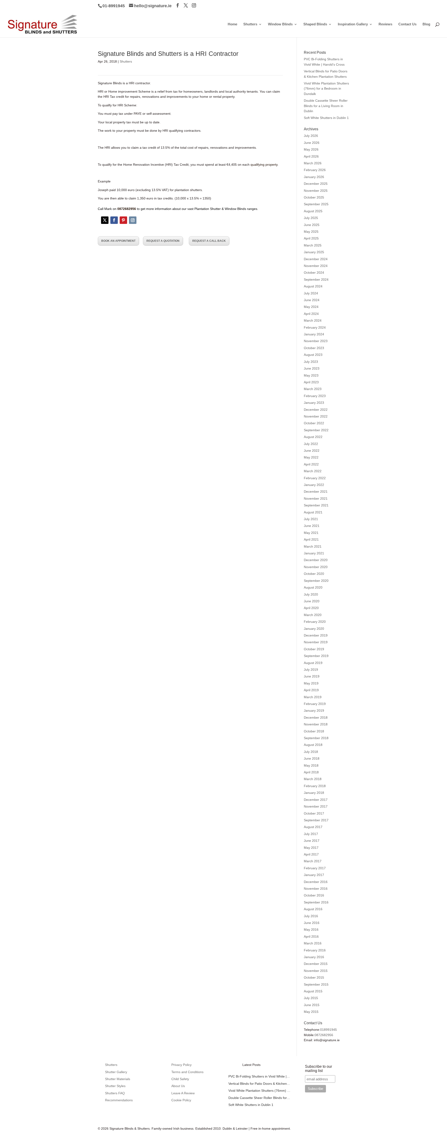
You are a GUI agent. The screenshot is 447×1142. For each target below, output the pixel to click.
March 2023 (313, 389)
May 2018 (311, 765)
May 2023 (311, 375)
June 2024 (311, 300)
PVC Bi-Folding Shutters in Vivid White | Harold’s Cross (259, 1076)
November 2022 (316, 416)
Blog (426, 24)
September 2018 (316, 738)
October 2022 (314, 423)
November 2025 (316, 190)
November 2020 (316, 567)
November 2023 (316, 341)
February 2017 (315, 868)
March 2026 (313, 163)
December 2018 (316, 717)
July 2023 (311, 362)
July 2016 (311, 916)
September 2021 (316, 505)
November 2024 (316, 266)
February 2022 (315, 478)
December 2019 (316, 635)
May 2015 (311, 1012)
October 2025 (314, 197)
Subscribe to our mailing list (318, 1069)
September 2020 (316, 581)
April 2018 (311, 772)
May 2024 (311, 307)
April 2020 (311, 608)
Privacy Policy (181, 1065)
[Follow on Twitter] (104, 220)
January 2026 (314, 177)
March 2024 (313, 320)
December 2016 (316, 882)
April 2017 (311, 854)
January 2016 (314, 957)
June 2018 (311, 758)
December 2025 (316, 183)
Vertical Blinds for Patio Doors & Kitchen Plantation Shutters (259, 1083)
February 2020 (315, 621)
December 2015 (316, 964)
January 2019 (314, 710)
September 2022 (316, 430)
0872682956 (324, 1035)
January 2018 (314, 793)
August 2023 (313, 355)
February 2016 (315, 950)
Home (232, 24)
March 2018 (313, 779)
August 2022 (313, 437)
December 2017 (316, 800)
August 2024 (313, 286)
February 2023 (315, 396)
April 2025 (311, 238)
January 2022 (314, 485)
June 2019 (311, 676)
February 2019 (315, 704)
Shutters (250, 24)
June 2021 (311, 526)
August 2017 (313, 827)
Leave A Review (183, 1093)
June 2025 (311, 225)
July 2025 (311, 218)
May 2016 (311, 929)
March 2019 (313, 697)
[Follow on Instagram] (132, 220)
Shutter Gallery (116, 1072)
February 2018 (315, 786)
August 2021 (313, 512)
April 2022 (311, 464)
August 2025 (313, 211)
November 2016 (316, 888)
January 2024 (314, 334)
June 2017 (311, 840)
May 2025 (311, 231)
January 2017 (314, 875)
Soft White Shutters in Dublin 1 (326, 118)
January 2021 (314, 553)
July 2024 (311, 293)
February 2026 (315, 170)
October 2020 (314, 574)
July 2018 (311, 752)
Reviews (385, 24)
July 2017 (311, 834)
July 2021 (311, 519)
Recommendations (119, 1100)
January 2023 (314, 402)
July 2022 (311, 444)
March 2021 (313, 546)
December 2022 (316, 409)
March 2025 (313, 245)
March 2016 (313, 943)
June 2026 (311, 143)
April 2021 (311, 539)
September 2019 (316, 656)
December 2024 (316, 259)
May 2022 (311, 457)
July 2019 (311, 669)
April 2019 (311, 690)
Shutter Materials (117, 1079)
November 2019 (316, 642)
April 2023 (311, 382)
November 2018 (316, 724)
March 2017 (313, 861)
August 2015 (313, 991)
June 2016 (311, 923)
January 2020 (314, 628)
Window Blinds (280, 24)
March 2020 (313, 615)
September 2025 (316, 204)
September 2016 (316, 902)
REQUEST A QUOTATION (162, 241)
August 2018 (313, 745)
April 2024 (311, 314)
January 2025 (314, 252)
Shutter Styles (115, 1086)
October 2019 (314, 649)
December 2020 (316, 560)
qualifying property (264, 164)
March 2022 (313, 471)
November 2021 (316, 498)
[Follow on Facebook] (114, 220)
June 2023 (311, 368)
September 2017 (316, 820)
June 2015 (311, 1005)
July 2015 (311, 998)
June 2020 (311, 601)
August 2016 (313, 909)
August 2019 (313, 663)
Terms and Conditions (187, 1072)
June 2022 (311, 450)
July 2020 (311, 594)
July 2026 (311, 136)
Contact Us (407, 24)
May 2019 (311, 683)
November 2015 (316, 971)
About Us (178, 1086)
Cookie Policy (181, 1100)
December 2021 (316, 491)
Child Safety (180, 1079)
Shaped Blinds (315, 24)
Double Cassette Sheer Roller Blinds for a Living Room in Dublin (326, 106)
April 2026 (311, 156)
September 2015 (316, 984)
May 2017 (311, 847)
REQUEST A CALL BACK (209, 241)
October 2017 (314, 813)
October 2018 (314, 731)
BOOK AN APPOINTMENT (118, 241)
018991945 (328, 1029)
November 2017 (316, 806)
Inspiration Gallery (353, 24)
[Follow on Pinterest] (123, 220)
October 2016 (314, 895)
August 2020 (313, 587)
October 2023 (314, 348)
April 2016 (311, 936)
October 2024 (314, 272)
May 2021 (311, 533)
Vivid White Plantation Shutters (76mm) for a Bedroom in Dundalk (326, 88)
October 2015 (314, 977)
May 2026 (311, 149)
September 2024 (316, 279)
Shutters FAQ (115, 1093)
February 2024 (315, 327)
